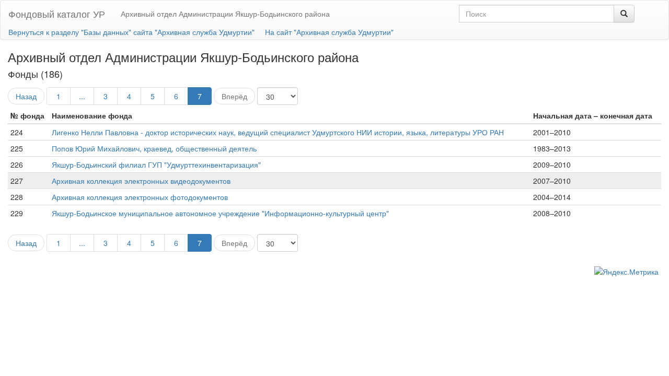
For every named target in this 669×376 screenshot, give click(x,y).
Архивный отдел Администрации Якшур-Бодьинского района (225, 13)
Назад (26, 96)
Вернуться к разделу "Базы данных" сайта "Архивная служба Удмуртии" (131, 32)
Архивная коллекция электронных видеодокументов (141, 180)
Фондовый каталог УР (56, 13)
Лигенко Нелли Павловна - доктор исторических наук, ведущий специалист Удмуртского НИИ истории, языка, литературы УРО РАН (278, 132)
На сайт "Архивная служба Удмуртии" (329, 32)
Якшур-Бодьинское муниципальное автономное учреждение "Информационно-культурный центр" (220, 213)
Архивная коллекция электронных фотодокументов (140, 197)
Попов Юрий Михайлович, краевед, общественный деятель (154, 148)
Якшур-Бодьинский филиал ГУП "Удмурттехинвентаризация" (156, 164)
